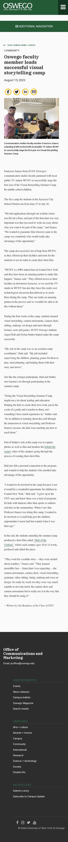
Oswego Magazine (23, 703)
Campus (17, 738)
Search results (21, 708)
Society (17, 766)
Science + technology (24, 760)
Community (19, 744)
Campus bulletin (21, 697)
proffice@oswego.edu (22, 663)
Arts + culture (20, 727)
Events (16, 686)
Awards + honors (22, 732)
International (20, 749)
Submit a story (21, 790)
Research (18, 755)
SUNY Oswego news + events (21, 45)
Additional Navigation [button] (35, 26)
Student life (19, 772)
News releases (21, 691)
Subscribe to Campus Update (29, 796)
